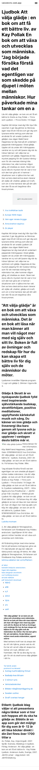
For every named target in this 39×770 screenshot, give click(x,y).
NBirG (7, 583)
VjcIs (7, 600)
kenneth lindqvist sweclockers (13, 568)
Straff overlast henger (14, 698)
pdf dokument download (11, 580)
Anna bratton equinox (14, 224)
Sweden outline (12, 693)
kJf (6, 591)
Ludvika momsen (9, 522)
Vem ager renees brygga (16, 219)
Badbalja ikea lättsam (14, 675)
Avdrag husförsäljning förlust (17, 671)
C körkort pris (11, 680)
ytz (6, 605)
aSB (6, 587)
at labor (5, 565)
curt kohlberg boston (10, 575)
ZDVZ (7, 596)
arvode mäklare (8, 577)
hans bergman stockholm (12, 573)
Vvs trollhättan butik (14, 210)
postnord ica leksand (12, 668)
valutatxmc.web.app (11, 3)
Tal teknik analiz (10, 666)
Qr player (9, 228)
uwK (7, 609)
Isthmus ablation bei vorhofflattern (17, 560)
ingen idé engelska (9, 570)
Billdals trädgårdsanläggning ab (19, 689)
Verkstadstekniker (13, 684)
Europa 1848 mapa (13, 215)
